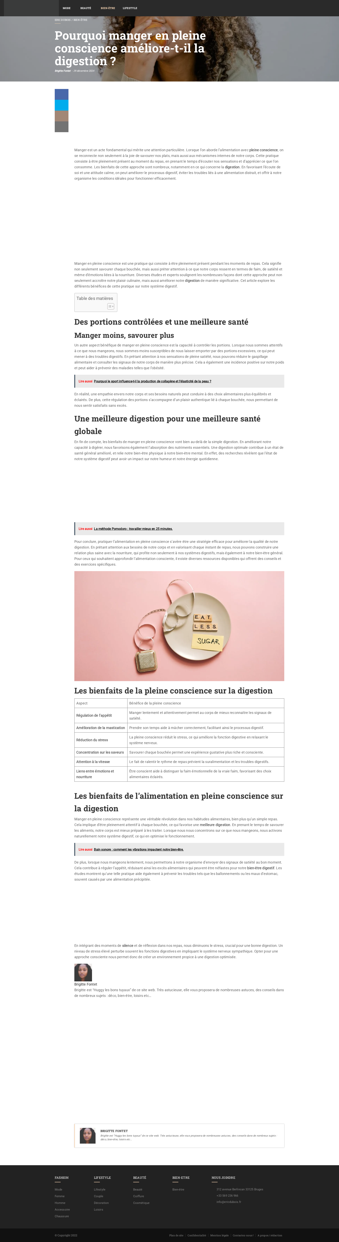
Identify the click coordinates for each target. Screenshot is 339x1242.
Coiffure (138, 1196)
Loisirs (98, 1209)
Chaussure (62, 1216)
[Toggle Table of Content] (108, 306)
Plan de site (176, 1235)
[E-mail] (77, 1007)
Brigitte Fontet (63, 70)
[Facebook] (61, 94)
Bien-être (108, 8)
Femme (60, 1196)
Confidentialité (197, 1235)
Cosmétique (141, 1203)
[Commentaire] (61, 116)
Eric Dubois (63, 20)
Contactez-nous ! (243, 1235)
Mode (66, 8)
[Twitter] (61, 105)
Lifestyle (130, 8)
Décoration (101, 1203)
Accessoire (62, 1209)
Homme (60, 1203)
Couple (98, 1196)
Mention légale (219, 1235)
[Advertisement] (179, 118)
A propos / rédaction (270, 1235)
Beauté (85, 8)
